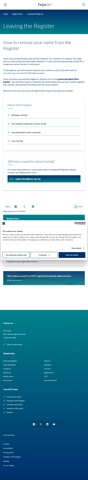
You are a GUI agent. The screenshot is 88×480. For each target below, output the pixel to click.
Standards (47, 365)
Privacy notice (8, 452)
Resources (7, 372)
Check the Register (10, 361)
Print (81, 207)
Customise (43, 255)
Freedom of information (12, 457)
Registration (12, 218)
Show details (76, 248)
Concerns (47, 369)
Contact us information (14, 344)
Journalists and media (14, 404)
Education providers (13, 397)
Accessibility (8, 448)
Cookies (6, 444)
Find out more (14, 280)
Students (9, 412)
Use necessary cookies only (16, 255)
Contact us (7, 369)
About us (47, 361)
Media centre (8, 376)
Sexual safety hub (50, 380)
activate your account (13, 73)
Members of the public (14, 408)
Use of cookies (8, 465)
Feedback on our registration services (22, 261)
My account (7, 380)
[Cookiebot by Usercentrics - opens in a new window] (76, 223)
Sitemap (6, 461)
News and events (9, 365)
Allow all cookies (72, 255)
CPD (46, 376)
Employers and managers (15, 401)
